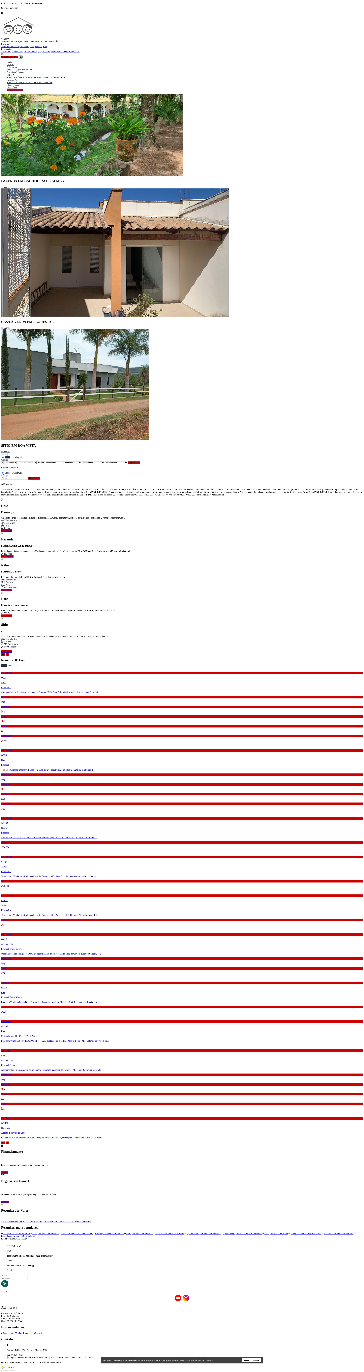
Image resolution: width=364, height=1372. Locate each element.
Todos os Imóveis (9, 41)
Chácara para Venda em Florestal (169, 1233)
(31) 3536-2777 (16, 90)
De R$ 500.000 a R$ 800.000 (57, 1221)
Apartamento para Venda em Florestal (204, 1233)
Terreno (50, 41)
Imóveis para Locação (33, 1333)
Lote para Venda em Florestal (16, 1233)
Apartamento (23, 41)
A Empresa (6, 51)
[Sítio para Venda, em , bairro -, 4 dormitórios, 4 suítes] (2, 618)
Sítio (57, 41)
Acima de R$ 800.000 (81, 1221)
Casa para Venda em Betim (276, 1233)
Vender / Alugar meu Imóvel (24, 51)
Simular (4, 1172)
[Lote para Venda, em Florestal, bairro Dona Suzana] (2, 593)
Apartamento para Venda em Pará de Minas (242, 1233)
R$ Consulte (6, 590)
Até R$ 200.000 (8, 1221)
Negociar (5, 1202)
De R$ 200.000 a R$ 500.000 (29, 1221)
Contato (4, 54)
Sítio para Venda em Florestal (139, 1233)
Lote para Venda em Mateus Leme (306, 1233)
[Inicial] (18, 36)
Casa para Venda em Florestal (45, 1233)
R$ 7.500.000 (7, 556)
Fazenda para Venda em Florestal (338, 1233)
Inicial (9, 62)
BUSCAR (135, 463)
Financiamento (62, 51)
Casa (32, 41)
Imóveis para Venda (11, 1333)
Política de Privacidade (205, 1360)
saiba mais (5, 187)
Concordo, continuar (251, 1360)
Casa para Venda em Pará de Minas (77, 1233)
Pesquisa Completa (46, 51)
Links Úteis (74, 51)
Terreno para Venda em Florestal (109, 1233)
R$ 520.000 (6, 530)
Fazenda (38, 41)
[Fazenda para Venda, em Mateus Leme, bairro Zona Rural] (2, 533)
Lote (45, 41)
